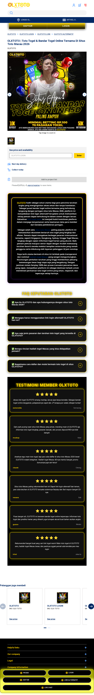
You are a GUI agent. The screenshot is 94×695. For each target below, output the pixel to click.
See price (13, 619)
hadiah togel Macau (39, 257)
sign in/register (34, 185)
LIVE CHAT (48, 688)
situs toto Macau (43, 230)
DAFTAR (27, 26)
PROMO (26, 673)
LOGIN (66, 26)
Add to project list (49, 179)
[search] (47, 12)
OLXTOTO (21, 202)
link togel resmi (34, 219)
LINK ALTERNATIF (71, 681)
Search (10, 12)
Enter (79, 155)
